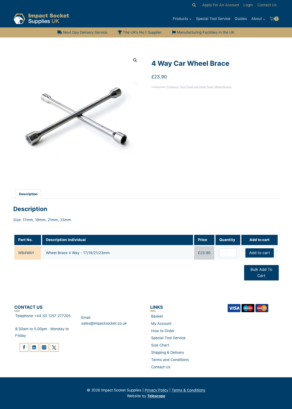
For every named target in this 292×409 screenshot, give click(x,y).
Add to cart (259, 252)
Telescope (156, 396)
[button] (135, 60)
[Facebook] (24, 347)
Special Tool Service (213, 18)
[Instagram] (44, 347)
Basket (157, 316)
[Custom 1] (54, 347)
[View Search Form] (194, 5)
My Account (161, 323)
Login (248, 5)
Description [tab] (28, 194)
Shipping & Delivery (167, 352)
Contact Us (267, 5)
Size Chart (160, 345)
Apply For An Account (220, 5)
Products (172, 86)
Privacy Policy (156, 390)
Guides (241, 18)
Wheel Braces (223, 86)
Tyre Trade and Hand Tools (196, 86)
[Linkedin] (34, 347)
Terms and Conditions (170, 360)
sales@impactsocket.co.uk (104, 323)
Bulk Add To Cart (261, 272)
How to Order (162, 331)
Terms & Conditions (188, 390)
